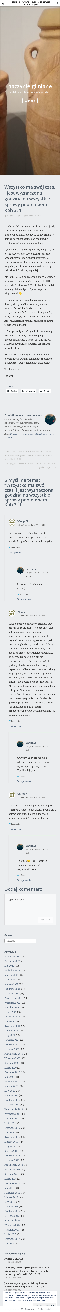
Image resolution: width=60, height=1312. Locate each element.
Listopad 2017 (11, 1215)
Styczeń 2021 (11, 1039)
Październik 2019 (13, 1109)
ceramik (11, 215)
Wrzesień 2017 (12, 1225)
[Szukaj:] (20, 940)
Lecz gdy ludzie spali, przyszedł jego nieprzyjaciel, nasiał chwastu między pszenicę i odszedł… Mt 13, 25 (27, 1271)
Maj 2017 (9, 1243)
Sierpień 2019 (11, 1118)
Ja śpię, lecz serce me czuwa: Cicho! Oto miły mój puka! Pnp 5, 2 (30, 465)
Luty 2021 (9, 1035)
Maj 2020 (9, 1076)
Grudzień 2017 (12, 1211)
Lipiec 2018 (10, 1178)
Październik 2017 (13, 1220)
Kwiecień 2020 (12, 1081)
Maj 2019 (9, 1132)
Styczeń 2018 (11, 1206)
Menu (31, 100)
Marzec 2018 (11, 1197)
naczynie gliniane (30, 86)
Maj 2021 (9, 1021)
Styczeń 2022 (11, 984)
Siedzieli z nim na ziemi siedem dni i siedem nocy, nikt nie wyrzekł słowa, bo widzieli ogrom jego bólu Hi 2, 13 (28, 455)
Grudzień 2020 (12, 1044)
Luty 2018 (9, 1201)
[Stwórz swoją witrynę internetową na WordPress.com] (30, 3)
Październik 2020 (13, 1053)
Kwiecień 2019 (12, 1137)
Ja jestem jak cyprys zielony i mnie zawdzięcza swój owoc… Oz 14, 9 (25, 1285)
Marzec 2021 (11, 1030)
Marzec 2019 (11, 1141)
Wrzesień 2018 (12, 1169)
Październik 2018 (13, 1164)
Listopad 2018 (11, 1160)
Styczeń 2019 (11, 1151)
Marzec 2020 (11, 1086)
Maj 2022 (9, 965)
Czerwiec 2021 (12, 1016)
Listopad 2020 (11, 1049)
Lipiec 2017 (10, 1234)
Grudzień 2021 (12, 988)
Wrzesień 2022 (12, 956)
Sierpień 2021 (11, 1007)
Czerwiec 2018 (12, 1183)
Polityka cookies (39, 1300)
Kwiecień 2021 (12, 1025)
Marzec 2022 (11, 975)
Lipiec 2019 (10, 1123)
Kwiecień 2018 (12, 1192)
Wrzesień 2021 (12, 1002)
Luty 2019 (9, 1146)
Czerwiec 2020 (12, 1072)
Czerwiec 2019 (12, 1127)
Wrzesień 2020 (12, 1058)
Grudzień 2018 (12, 1155)
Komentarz (45, 920)
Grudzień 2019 (12, 1100)
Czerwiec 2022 (12, 961)
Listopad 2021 (11, 993)
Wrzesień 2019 (12, 1113)
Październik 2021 (13, 998)
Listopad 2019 (11, 1104)
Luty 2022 (9, 979)
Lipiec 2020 (10, 1067)
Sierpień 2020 (11, 1062)
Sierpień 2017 (11, 1229)
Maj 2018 (9, 1187)
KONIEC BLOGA (13, 1258)
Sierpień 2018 (11, 1174)
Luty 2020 (9, 1090)
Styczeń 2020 (11, 1095)
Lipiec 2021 (10, 1012)
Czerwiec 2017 (12, 1238)
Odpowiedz (17, 552)
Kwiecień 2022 (12, 970)
